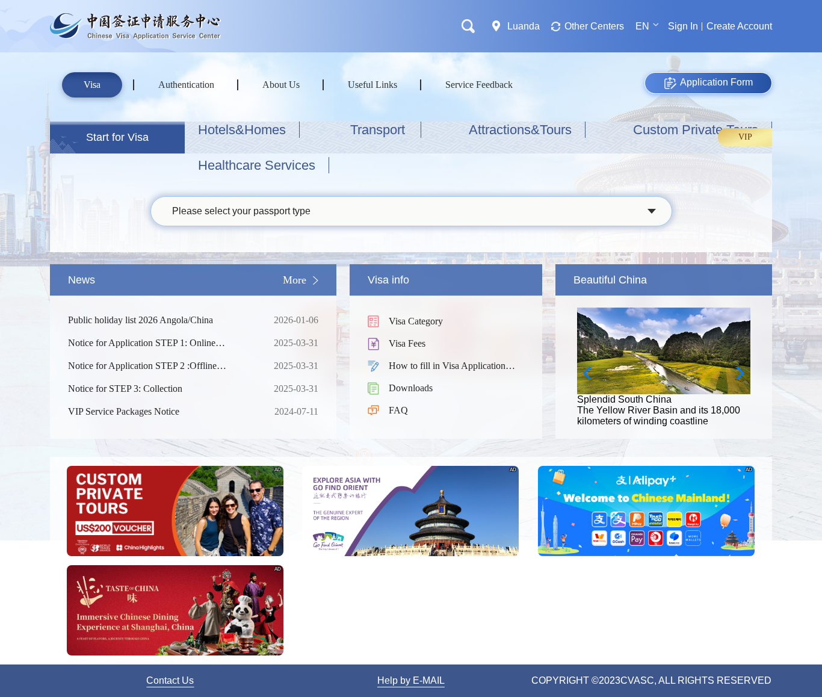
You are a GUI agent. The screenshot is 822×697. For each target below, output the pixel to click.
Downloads (411, 388)
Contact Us (170, 680)
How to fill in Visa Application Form (447, 367)
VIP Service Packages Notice (161, 411)
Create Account (739, 26)
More (294, 280)
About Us (281, 84)
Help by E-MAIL (411, 680)
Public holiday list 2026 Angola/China (161, 320)
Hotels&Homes (242, 129)
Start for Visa (117, 137)
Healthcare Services (256, 165)
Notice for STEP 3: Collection (161, 388)
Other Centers (594, 26)
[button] (736, 373)
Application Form (716, 82)
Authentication (186, 84)
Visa (92, 84)
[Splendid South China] (663, 313)
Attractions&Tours (520, 129)
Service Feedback (479, 84)
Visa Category (416, 321)
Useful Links (372, 84)
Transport (377, 129)
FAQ (398, 410)
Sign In (683, 26)
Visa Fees (407, 343)
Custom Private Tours (695, 129)
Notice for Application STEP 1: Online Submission (161, 343)
